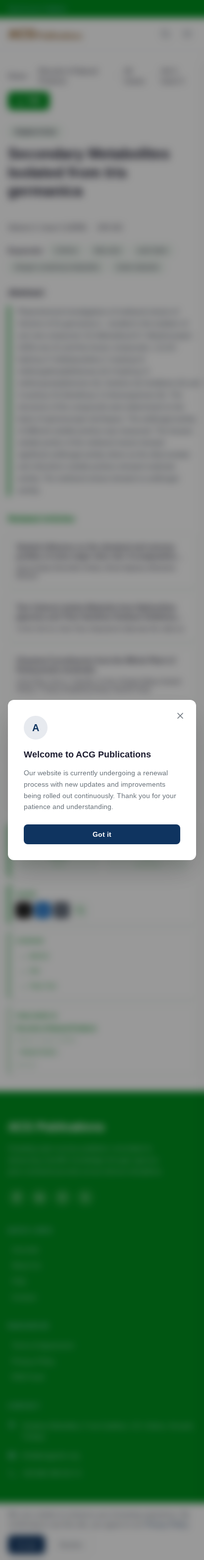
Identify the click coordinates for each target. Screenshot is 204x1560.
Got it (102, 834)
